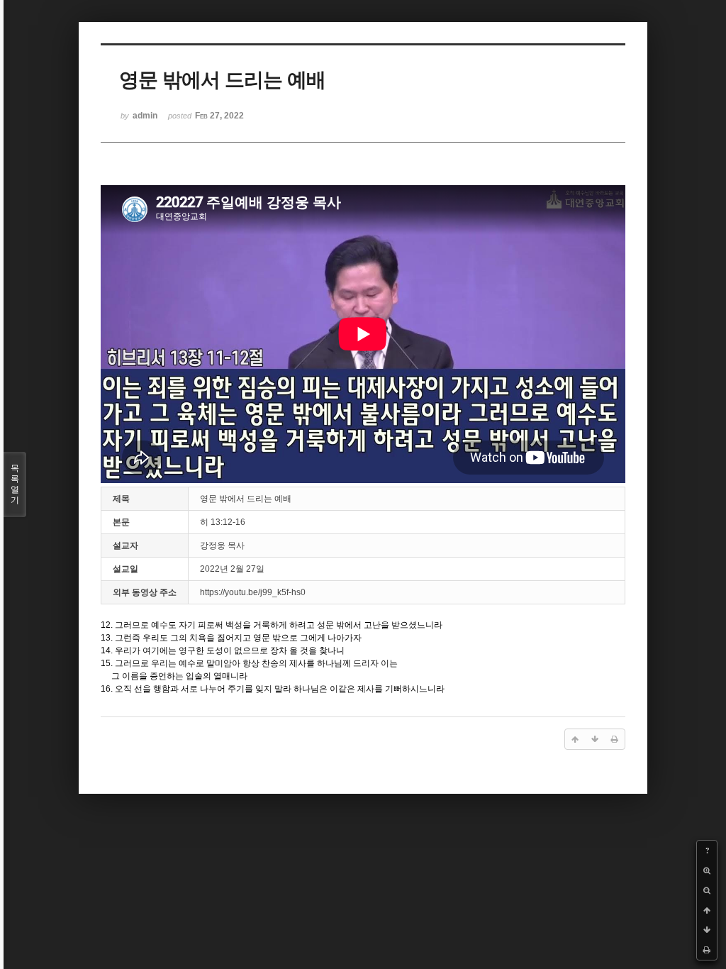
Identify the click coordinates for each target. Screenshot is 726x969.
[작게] (707, 890)
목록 (15, 484)
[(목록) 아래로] (707, 930)
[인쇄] (707, 950)
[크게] (707, 870)
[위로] (707, 910)
